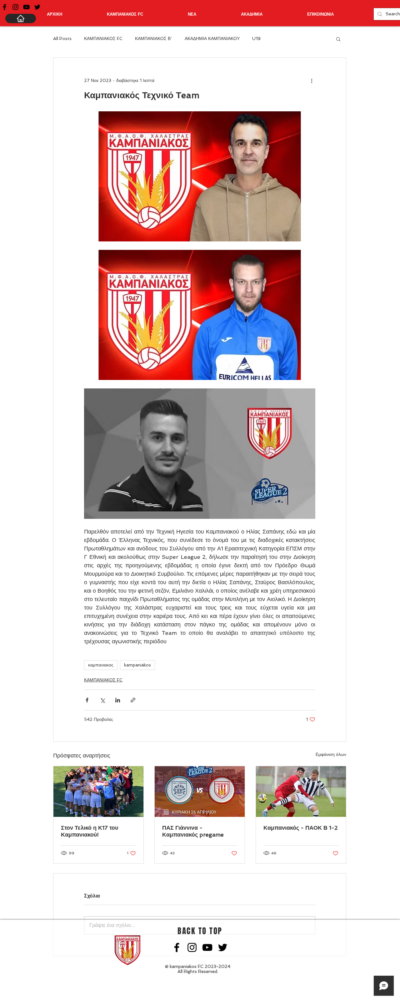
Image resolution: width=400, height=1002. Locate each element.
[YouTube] (26, 7)
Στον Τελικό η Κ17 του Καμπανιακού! (89, 831)
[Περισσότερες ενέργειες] (311, 80)
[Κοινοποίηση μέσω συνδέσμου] (133, 700)
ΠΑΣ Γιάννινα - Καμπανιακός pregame (193, 831)
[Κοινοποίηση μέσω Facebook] (87, 700)
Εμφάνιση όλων (331, 754)
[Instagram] (15, 7)
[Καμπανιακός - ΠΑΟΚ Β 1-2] (301, 791)
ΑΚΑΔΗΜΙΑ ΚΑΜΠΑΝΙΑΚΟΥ (212, 38)
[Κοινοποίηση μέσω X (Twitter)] (102, 700)
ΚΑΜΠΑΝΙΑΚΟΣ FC (103, 38)
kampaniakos (137, 664)
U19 (256, 38)
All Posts (62, 38)
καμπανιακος (100, 664)
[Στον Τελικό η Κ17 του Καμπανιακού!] (98, 791)
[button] (338, 38)
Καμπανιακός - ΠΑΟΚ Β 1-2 (300, 827)
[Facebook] (4, 7)
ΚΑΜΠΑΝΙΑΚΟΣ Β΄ (153, 38)
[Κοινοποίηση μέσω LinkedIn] (118, 700)
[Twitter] (37, 7)
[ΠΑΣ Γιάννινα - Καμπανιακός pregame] (200, 791)
